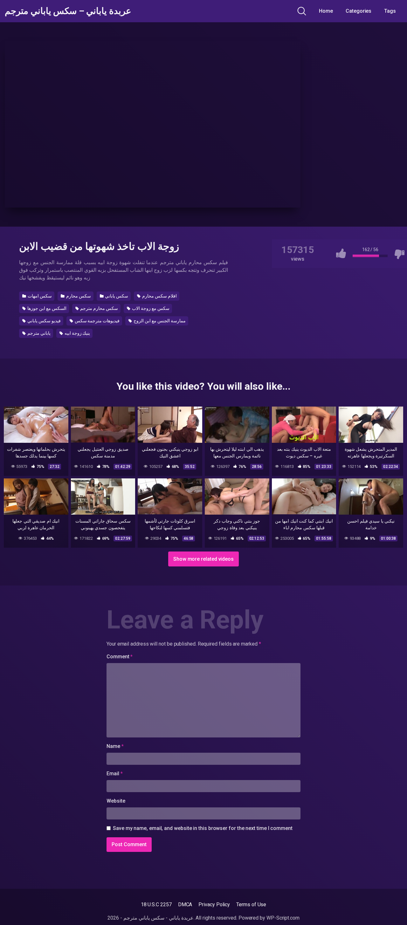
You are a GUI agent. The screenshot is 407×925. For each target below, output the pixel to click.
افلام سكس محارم (159, 295)
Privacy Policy (214, 904)
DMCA (185, 904)
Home (326, 11)
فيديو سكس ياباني (43, 320)
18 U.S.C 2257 (156, 904)
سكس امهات (39, 295)
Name (115, 746)
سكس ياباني (116, 295)
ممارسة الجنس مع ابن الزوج (159, 320)
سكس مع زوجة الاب (150, 308)
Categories (358, 11)
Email (114, 774)
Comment (120, 657)
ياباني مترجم (38, 333)
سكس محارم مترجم (98, 308)
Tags (390, 11)
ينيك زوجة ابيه (77, 333)
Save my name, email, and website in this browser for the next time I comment (203, 828)
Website (116, 801)
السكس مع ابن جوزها (46, 308)
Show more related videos (203, 559)
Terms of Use (251, 904)
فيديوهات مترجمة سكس (97, 320)
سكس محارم (78, 295)
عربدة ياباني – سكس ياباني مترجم (68, 11)
